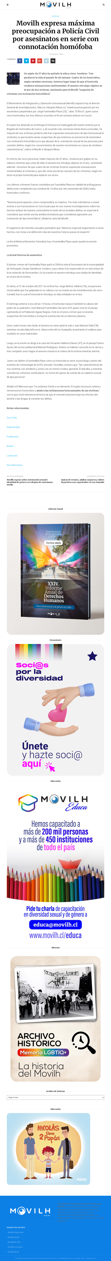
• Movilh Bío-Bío (13, 1242)
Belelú (10, 446)
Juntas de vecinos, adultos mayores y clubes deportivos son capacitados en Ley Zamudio (82, 481)
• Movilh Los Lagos (15, 1247)
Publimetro (13, 436)
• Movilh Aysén (13, 1252)
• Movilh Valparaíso (15, 1232)
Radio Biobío (13, 427)
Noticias (55, 16)
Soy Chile (12, 417)
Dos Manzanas (15, 465)
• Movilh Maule (13, 1237)
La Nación (12, 455)
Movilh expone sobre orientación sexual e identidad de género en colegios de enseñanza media (30, 482)
